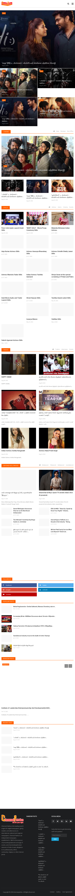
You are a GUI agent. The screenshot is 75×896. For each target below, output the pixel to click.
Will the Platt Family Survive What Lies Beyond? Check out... (61, 530)
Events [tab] (71, 207)
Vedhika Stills (56, 319)
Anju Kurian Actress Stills (10, 251)
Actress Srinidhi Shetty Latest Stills (62, 252)
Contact (52, 892)
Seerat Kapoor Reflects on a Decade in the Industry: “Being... (61, 521)
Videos (5, 350)
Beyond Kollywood (10, 465)
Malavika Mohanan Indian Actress (60, 229)
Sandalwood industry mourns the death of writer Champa (31, 636)
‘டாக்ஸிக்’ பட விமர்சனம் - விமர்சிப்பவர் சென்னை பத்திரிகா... (12, 195)
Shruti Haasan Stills (33, 298)
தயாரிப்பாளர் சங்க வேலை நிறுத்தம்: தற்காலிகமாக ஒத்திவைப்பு (55, 378)
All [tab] (54, 131)
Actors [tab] (60, 207)
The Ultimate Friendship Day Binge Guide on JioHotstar (24, 521)
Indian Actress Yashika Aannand (34, 276)
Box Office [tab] (70, 131)
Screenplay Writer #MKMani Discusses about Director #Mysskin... (34, 616)
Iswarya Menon (31, 319)
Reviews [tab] (63, 131)
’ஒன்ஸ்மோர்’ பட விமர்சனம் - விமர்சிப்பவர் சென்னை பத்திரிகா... (62, 196)
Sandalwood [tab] (69, 465)
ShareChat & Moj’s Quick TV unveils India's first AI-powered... (56, 494)
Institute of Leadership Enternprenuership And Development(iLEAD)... (26, 708)
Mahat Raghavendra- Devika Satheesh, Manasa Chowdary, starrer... (34, 606)
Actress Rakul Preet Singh (48, 451)
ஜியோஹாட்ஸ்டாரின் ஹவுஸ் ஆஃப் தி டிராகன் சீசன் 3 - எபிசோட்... (23, 530)
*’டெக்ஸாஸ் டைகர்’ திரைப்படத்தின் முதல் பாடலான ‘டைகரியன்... (31, 766)
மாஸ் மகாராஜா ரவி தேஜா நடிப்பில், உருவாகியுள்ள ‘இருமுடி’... (16, 494)
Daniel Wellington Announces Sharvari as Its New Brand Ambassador (22, 511)
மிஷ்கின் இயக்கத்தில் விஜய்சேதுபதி (23, 645)
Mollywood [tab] (61, 465)
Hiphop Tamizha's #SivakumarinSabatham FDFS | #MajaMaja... (33, 626)
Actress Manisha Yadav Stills (11, 275)
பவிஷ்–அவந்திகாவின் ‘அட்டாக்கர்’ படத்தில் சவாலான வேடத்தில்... (18, 414)
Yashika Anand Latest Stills (61, 298)
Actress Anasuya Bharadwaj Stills (36, 252)
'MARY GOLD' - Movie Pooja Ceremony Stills (36, 229)
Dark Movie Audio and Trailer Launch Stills (11, 299)
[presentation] (1, 39)
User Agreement (67, 892)
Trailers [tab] (57, 349)
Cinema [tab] (65, 207)
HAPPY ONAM (6, 377)
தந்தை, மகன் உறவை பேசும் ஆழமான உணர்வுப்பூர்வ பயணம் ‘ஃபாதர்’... (55, 414)
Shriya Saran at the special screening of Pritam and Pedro (62, 276)
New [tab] (57, 131)
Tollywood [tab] (53, 465)
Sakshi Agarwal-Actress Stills (12, 340)
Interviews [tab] (65, 349)
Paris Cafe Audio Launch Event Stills (12, 229)
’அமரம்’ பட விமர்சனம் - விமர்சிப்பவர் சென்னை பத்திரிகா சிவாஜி (31, 728)
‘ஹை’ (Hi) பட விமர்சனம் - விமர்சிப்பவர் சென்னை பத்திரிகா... (37, 197)
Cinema (6, 132)
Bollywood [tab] (45, 465)
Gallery (58, 892)
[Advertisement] (37, 561)
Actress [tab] (54, 207)
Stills (5, 208)
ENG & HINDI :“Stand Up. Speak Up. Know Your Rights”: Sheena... (61, 510)
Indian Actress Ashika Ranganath (13, 451)
